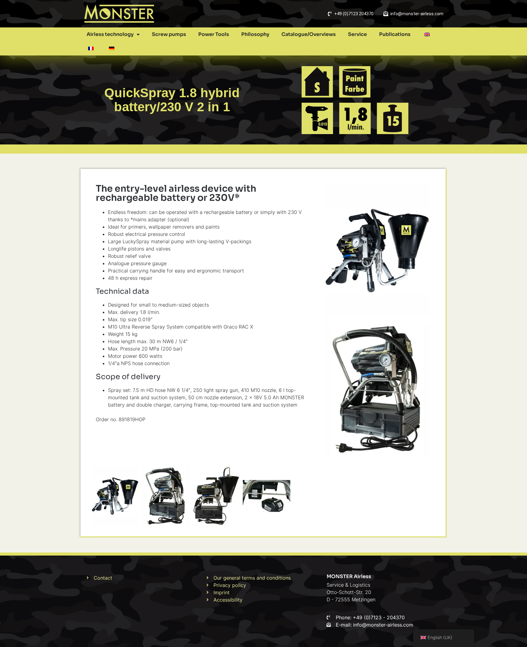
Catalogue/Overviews (308, 34)
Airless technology (110, 34)
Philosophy (255, 34)
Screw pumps (169, 34)
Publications (394, 34)
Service (357, 34)
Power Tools (213, 34)
